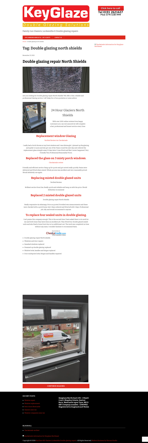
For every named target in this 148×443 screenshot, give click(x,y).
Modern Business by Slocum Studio (104, 440)
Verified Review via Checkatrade (56, 140)
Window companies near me (34, 413)
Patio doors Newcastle (32, 407)
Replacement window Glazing (56, 136)
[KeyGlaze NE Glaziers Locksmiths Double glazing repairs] (56, 24)
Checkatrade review (56, 163)
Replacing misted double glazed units (56, 178)
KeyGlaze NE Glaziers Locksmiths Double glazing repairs (56, 440)
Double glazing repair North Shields (54, 61)
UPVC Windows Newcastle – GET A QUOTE (37, 37)
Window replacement (32, 403)
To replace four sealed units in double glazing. (56, 215)
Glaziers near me (30, 410)
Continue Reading (56, 386)
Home (24, 41)
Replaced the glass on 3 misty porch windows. (56, 158)
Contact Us (58, 37)
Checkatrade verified (31, 430)
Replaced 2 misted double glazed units (56, 195)
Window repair (29, 400)
